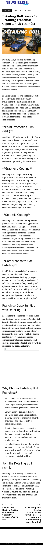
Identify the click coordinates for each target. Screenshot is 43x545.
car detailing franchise (22, 346)
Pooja (16, 10)
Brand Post (7, 10)
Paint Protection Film (25, 137)
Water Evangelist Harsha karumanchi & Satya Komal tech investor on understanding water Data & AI (33, 515)
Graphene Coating (24, 174)
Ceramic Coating (23, 221)
